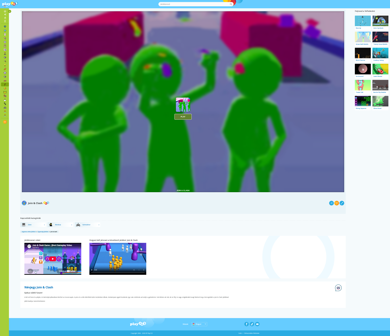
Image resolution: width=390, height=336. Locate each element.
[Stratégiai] (5, 92)
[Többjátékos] (5, 107)
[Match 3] (5, 27)
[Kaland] (5, 88)
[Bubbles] (5, 38)
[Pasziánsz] (5, 50)
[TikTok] (252, 324)
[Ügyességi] (5, 84)
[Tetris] (5, 96)
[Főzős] (5, 100)
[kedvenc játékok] (5, 122)
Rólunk (185, 324)
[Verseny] (5, 81)
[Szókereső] (5, 42)
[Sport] (5, 69)
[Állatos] (5, 104)
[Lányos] (5, 111)
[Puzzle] (5, 30)
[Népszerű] (5, 17)
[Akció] (5, 61)
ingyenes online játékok (29, 232)
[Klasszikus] (5, 77)
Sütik (240, 333)
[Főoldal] (5, 11)
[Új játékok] (5, 14)
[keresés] (231, 4)
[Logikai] (5, 65)
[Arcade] (5, 54)
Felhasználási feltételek (251, 333)
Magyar (199, 324)
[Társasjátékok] (5, 57)
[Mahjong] (5, 34)
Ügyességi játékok (43, 232)
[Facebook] (246, 324)
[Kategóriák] (5, 21)
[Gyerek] (5, 115)
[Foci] (5, 73)
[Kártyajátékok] (5, 46)
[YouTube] (257, 324)
